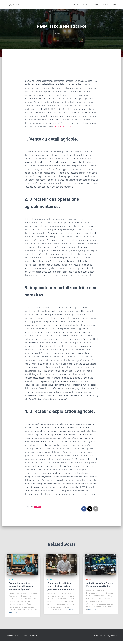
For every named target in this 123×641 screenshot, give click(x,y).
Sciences (95, 4)
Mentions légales (13, 635)
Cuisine (105, 4)
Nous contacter (30, 635)
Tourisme (85, 4)
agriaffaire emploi (63, 126)
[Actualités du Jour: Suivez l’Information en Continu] (100, 564)
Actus (114, 4)
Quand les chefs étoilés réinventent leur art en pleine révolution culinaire (60, 586)
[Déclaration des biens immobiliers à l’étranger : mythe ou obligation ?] (22, 564)
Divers (75, 4)
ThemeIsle (114, 636)
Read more (13, 612)
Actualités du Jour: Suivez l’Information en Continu (99, 585)
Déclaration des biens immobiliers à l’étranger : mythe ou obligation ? (21, 586)
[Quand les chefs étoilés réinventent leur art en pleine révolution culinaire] (61, 564)
